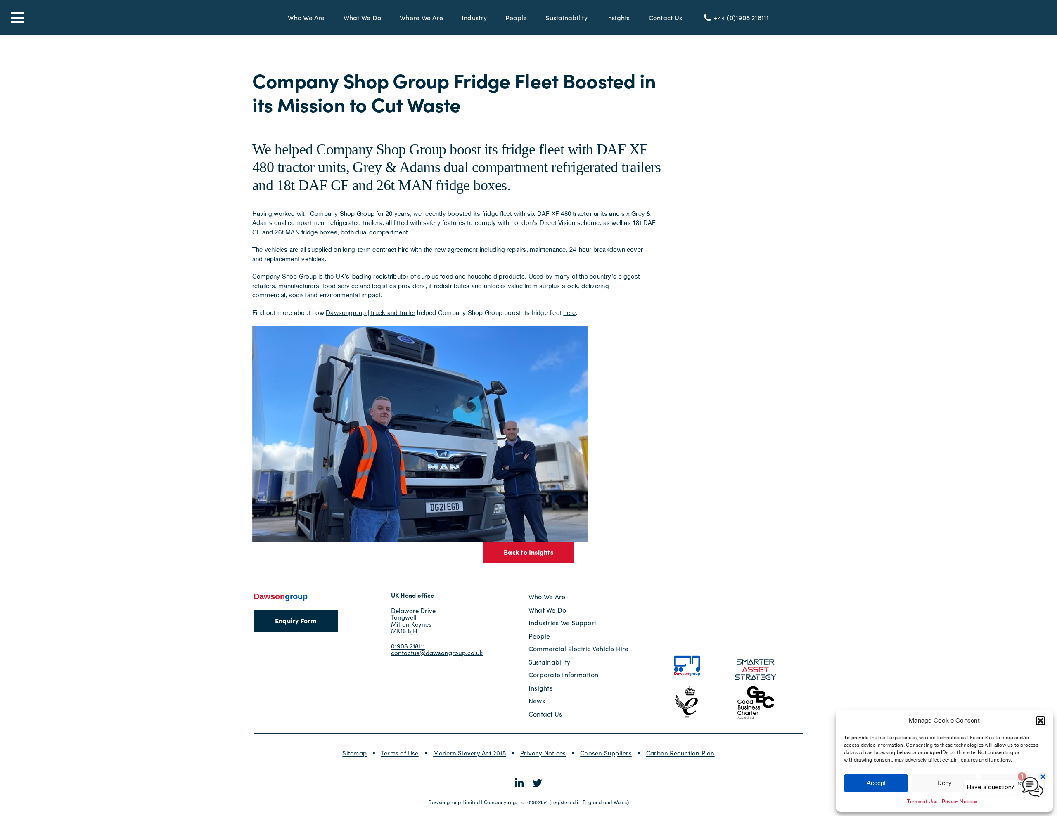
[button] (1040, 721)
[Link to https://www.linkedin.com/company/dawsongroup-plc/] (519, 783)
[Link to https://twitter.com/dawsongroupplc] (537, 783)
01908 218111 (408, 646)
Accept (876, 782)
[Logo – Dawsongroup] (281, 594)
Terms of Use (922, 801)
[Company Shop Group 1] (420, 328)
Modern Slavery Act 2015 (469, 753)
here (569, 312)
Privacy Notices (543, 753)
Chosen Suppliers (606, 753)
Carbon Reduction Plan (680, 753)
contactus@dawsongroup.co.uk (437, 652)
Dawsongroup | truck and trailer (370, 312)
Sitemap (354, 753)
